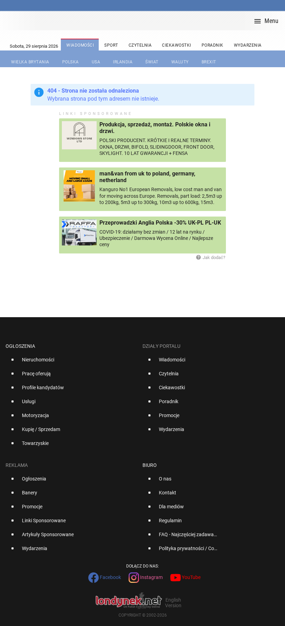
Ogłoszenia (20, 346)
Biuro (149, 465)
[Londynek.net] (145, 21)
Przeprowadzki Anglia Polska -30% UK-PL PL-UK (160, 222)
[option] (71, 362)
